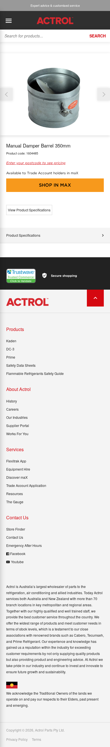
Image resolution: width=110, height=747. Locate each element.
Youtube (17, 561)
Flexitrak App (16, 461)
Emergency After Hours (24, 545)
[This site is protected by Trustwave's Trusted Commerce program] (21, 276)
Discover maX (17, 477)
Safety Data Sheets (21, 365)
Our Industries (17, 417)
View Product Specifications (29, 209)
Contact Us (14, 537)
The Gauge (14, 501)
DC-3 (10, 348)
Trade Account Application (26, 485)
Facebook (17, 553)
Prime (10, 357)
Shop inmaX (55, 185)
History (11, 401)
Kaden (11, 340)
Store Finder (15, 529)
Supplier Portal (17, 425)
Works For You (17, 433)
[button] (103, 94)
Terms (36, 739)
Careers (12, 409)
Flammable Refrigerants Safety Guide (35, 373)
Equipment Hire (18, 469)
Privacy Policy (17, 739)
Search (97, 36)
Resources (14, 493)
